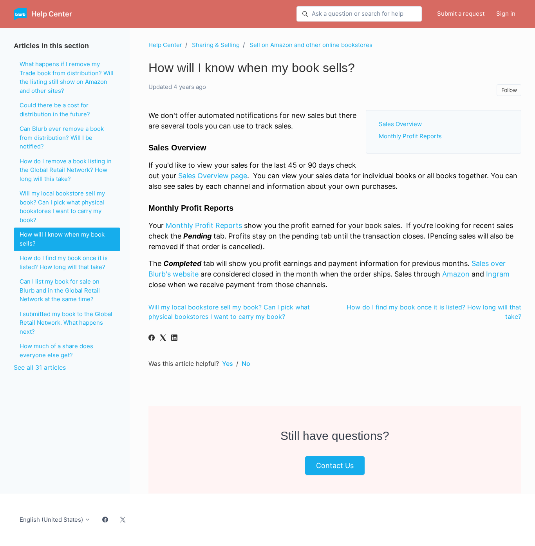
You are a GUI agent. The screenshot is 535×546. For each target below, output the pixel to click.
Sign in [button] (505, 13)
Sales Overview (400, 124)
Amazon (456, 274)
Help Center (165, 45)
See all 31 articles (40, 367)
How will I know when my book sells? (62, 239)
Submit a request (460, 13)
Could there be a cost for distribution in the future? (55, 109)
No (246, 363)
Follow (509, 90)
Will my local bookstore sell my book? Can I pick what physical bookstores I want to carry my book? (62, 207)
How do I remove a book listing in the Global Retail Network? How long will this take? (66, 170)
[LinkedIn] (174, 338)
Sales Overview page (212, 176)
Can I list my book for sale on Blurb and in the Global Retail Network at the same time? (60, 290)
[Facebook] (151, 338)
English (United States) (52, 519)
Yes (227, 363)
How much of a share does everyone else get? (56, 350)
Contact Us (335, 465)
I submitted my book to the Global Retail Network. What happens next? (66, 322)
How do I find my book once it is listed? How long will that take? (64, 262)
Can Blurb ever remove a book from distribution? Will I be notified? (62, 137)
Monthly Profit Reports (410, 136)
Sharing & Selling (216, 45)
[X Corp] (163, 338)
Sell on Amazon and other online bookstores (310, 45)
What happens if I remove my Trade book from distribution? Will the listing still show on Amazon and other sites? (67, 77)
